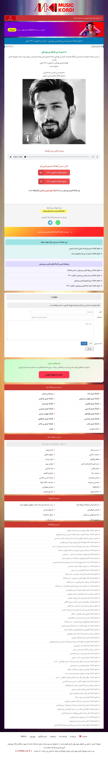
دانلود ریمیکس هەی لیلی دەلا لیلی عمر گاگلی (82, 605)
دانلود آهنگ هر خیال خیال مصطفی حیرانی (83, 693)
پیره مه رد (49, 519)
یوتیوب (32, 736)
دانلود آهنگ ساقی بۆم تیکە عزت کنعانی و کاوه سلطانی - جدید (77, 677)
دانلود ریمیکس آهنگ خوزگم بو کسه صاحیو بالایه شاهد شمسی (76, 538)
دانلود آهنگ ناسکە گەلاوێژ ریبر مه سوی (84, 570)
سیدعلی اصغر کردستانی (90, 463)
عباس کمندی (94, 477)
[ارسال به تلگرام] (50, 222)
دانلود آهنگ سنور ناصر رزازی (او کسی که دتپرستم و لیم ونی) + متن (75, 546)
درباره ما (73, 736)
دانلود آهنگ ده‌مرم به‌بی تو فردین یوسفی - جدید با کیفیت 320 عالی (54, 41)
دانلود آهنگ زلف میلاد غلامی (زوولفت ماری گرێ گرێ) (80, 713)
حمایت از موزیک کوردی (54, 374)
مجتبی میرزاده (93, 482)
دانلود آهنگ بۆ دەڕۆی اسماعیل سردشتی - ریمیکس (80, 554)
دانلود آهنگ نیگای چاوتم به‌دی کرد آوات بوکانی (82, 530)
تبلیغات (53, 736)
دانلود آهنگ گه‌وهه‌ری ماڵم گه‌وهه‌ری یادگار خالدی (81, 629)
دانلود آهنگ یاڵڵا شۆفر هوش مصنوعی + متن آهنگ (80, 578)
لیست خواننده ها (54, 437)
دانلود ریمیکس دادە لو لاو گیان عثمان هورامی (82, 594)
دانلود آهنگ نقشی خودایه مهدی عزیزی (85, 689)
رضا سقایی (49, 468)
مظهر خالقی (48, 454)
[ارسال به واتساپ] (58, 222)
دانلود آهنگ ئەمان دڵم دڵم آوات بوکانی (85, 637)
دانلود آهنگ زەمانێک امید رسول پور (86, 645)
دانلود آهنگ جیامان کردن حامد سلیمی (85, 657)
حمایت (83, 736)
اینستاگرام (42, 736)
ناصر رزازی (49, 450)
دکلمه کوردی (94, 428)
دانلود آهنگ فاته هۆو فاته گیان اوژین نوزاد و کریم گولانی (79, 542)
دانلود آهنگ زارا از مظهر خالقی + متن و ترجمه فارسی (80, 681)
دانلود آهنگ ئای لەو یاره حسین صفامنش (84, 653)
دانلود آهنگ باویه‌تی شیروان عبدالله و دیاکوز (83, 669)
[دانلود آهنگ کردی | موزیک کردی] (54, 7)
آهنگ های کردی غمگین (48, 190)
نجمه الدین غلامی (46, 477)
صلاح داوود (94, 491)
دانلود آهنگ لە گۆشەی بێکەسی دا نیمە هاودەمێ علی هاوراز (78, 709)
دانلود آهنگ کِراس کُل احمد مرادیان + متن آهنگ (81, 574)
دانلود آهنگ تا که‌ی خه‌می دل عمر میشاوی (83, 721)
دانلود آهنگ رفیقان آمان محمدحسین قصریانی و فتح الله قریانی (76, 725)
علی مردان (49, 459)
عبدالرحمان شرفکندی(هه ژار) (88, 504)
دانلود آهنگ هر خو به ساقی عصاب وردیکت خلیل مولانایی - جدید (76, 661)
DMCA (23, 736)
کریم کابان (95, 468)
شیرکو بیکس (48, 509)
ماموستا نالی (94, 519)
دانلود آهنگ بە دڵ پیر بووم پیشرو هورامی (84, 717)
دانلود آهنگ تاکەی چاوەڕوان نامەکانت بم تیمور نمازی (80, 558)
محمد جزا (95, 473)
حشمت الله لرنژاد (46, 482)
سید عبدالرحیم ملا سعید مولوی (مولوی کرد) (36, 504)
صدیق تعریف (48, 491)
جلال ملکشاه (48, 514)
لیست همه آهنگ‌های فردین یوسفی (53, 232)
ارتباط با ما (63, 736)
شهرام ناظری (48, 473)
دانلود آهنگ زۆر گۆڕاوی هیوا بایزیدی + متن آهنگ (81, 621)
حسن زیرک (95, 450)
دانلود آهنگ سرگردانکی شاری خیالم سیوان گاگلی (81, 601)
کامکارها (96, 487)
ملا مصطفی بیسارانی (91, 514)
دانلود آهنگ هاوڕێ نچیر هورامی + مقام (84, 613)
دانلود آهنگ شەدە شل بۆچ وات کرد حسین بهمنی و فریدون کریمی (75, 562)
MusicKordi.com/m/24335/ (54, 211)
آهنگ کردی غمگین (96, 46)
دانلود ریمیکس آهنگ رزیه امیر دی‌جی (85, 649)
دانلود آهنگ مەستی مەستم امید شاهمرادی (83, 617)
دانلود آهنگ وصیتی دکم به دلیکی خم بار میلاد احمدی (80, 609)
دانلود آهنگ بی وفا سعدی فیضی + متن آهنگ (82, 582)
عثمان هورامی (47, 487)
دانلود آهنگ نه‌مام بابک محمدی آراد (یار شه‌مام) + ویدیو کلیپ (77, 705)
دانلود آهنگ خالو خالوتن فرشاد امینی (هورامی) (82, 590)
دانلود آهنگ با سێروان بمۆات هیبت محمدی (83, 566)
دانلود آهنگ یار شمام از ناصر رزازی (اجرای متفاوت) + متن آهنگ (76, 586)
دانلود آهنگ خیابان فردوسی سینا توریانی (84, 665)
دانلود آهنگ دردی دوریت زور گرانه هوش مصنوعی (81, 701)
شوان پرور (49, 463)
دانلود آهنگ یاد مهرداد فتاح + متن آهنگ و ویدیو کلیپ (79, 625)
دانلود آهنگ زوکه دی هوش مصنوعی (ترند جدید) (81, 673)
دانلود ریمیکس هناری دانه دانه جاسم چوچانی (82, 633)
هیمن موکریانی (93, 509)
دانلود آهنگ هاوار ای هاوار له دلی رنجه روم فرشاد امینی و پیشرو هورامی (73, 641)
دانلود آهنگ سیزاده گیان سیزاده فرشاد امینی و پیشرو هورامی (77, 534)
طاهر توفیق (94, 459)
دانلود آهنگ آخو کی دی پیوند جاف (86, 697)
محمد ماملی (94, 454)
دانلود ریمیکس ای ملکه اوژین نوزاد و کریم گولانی (81, 685)
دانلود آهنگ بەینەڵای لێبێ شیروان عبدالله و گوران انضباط (78, 550)
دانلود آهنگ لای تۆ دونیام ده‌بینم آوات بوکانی (83, 597)
